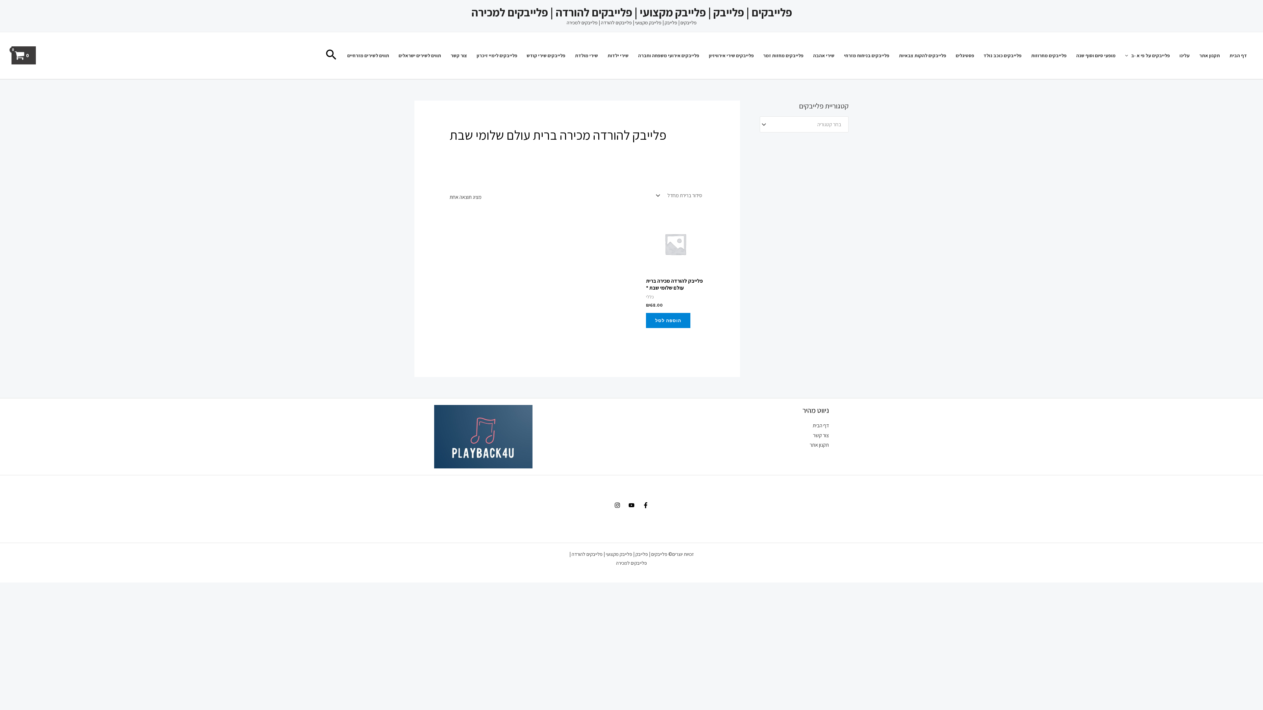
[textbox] (807, 124)
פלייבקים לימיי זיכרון (497, 55)
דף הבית (1238, 55)
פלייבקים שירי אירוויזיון (731, 55)
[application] (1128, 55)
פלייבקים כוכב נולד (1002, 55)
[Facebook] (646, 505)
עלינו (1184, 55)
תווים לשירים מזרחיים (368, 55)
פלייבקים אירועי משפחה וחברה (668, 55)
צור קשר (459, 55)
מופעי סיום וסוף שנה (1096, 55)
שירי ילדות (618, 55)
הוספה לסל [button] (668, 320)
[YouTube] (631, 505)
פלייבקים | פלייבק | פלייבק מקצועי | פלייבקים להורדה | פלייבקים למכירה (631, 12)
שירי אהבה (823, 55)
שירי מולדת (586, 55)
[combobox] (804, 124)
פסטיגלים (965, 55)
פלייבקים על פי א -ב (1150, 55)
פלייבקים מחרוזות (1049, 55)
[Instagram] (617, 505)
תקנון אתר (1209, 55)
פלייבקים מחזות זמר (783, 55)
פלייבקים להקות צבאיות (922, 55)
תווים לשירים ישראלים (420, 55)
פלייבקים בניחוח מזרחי (866, 55)
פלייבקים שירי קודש (546, 55)
